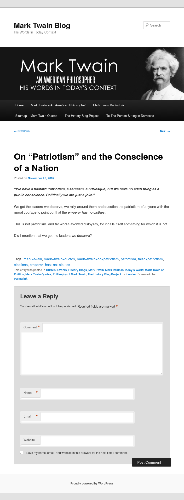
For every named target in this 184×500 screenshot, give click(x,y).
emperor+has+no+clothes (50, 264)
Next (165, 131)
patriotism (128, 258)
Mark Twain (96, 270)
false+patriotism (150, 258)
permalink (21, 278)
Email (30, 416)
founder (131, 274)
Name (30, 393)
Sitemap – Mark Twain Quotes (36, 115)
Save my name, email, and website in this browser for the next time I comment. (76, 453)
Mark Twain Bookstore (108, 105)
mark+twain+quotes (59, 258)
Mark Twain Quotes (38, 274)
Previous (22, 131)
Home (19, 105)
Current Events (56, 270)
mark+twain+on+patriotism (98, 258)
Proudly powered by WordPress (92, 483)
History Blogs (77, 270)
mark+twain (32, 258)
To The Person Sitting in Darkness (130, 115)
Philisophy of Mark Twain (69, 274)
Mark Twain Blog (42, 25)
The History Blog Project (82, 115)
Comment (31, 327)
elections (21, 264)
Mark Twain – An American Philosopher (58, 105)
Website (29, 439)
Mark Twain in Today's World (124, 270)
